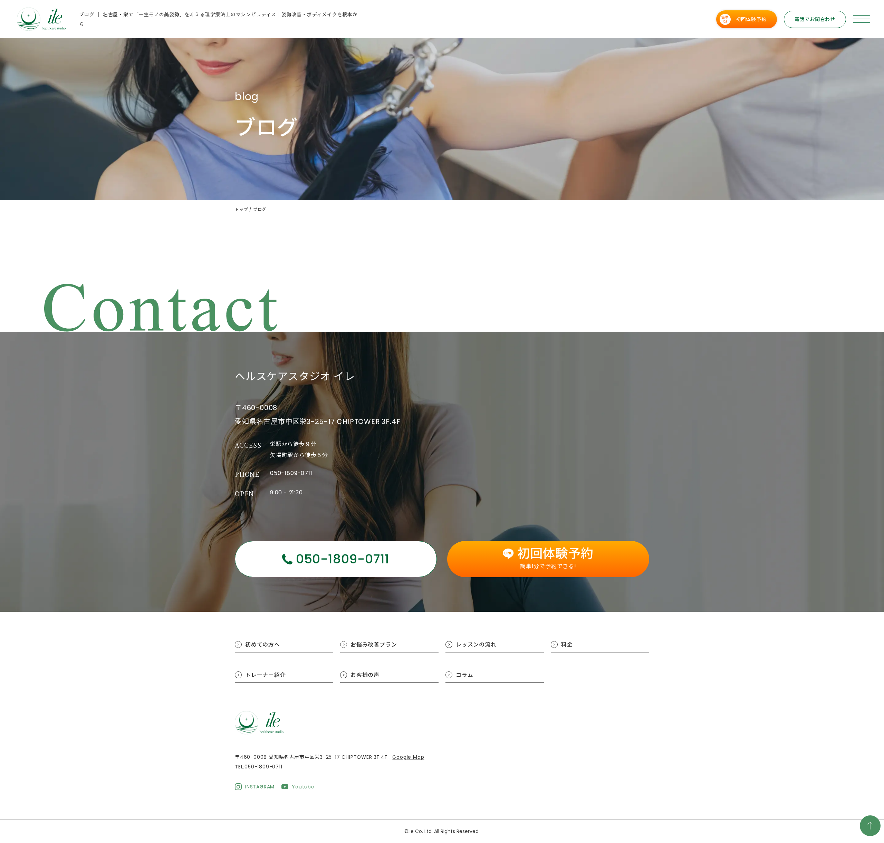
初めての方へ (262, 645)
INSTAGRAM (260, 786)
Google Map (408, 757)
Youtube (303, 786)
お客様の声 (364, 675)
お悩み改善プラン (373, 645)
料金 (567, 645)
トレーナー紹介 (265, 675)
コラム (464, 675)
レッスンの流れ (476, 645)
